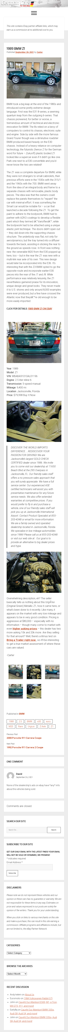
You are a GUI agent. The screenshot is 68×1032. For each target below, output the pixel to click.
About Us (29, 994)
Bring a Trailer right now (21, 640)
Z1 (52, 726)
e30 (39, 721)
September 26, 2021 (24, 52)
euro (48, 721)
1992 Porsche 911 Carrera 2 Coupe (25, 747)
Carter (40, 52)
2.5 (20, 721)
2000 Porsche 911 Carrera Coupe (24, 738)
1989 (11, 721)
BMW (22, 714)
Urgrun (31, 726)
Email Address (15, 862)
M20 (11, 726)
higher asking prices (25, 628)
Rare (20, 726)
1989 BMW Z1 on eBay (40, 309)
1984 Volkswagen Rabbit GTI (38, 998)
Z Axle (43, 726)
